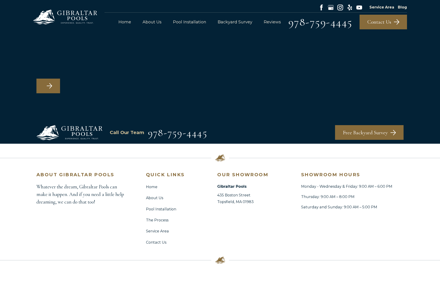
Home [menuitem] (124, 22)
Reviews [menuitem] (272, 22)
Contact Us (156, 242)
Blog (402, 7)
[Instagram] (340, 7)
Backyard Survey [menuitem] (235, 22)
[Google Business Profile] (331, 7)
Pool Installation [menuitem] (189, 22)
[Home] (65, 17)
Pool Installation (161, 209)
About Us (154, 197)
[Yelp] (350, 7)
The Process (157, 220)
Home (151, 186)
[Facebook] (321, 7)
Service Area (381, 7)
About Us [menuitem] (152, 22)
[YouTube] (359, 7)
